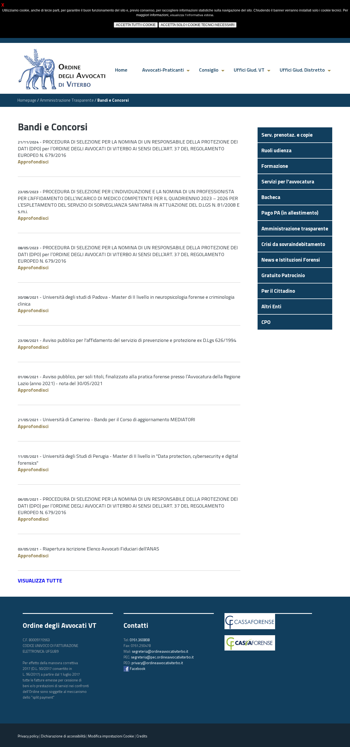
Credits (141, 736)
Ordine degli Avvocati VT (60, 625)
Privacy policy (28, 736)
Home (121, 70)
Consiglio (208, 70)
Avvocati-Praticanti (163, 70)
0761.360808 (140, 640)
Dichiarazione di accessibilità (63, 736)
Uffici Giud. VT (249, 70)
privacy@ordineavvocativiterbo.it (157, 663)
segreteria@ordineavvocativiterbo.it (160, 651)
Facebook (137, 668)
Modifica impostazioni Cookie (111, 736)
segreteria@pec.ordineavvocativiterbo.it (162, 657)
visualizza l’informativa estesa (191, 14)
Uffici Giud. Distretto (302, 70)
